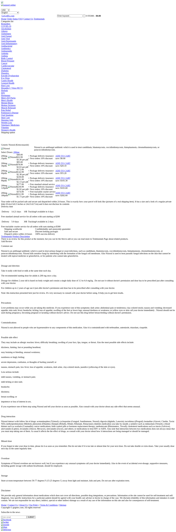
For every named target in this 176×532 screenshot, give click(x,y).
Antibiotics (6, 48)
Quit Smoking (7, 115)
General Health (7, 83)
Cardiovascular (7, 66)
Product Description (21, 236)
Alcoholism (6, 29)
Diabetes (5, 71)
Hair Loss (5, 85)
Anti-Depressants (8, 41)
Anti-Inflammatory (9, 43)
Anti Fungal (6, 36)
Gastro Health (7, 80)
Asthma (4, 56)
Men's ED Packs (8, 98)
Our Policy (34, 505)
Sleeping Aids (7, 120)
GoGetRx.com (8, 16)
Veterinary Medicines (10, 125)
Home (3, 19)
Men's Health (7, 100)
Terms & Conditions (49, 505)
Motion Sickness (8, 105)
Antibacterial (6, 46)
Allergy (4, 31)
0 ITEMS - (93, 16)
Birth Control (7, 58)
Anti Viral (5, 38)
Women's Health (8, 130)
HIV (3, 93)
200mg (16, 152)
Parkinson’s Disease (9, 113)
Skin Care (5, 117)
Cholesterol (6, 68)
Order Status (12, 19)
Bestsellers (5, 24)
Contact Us (28, 19)
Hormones (5, 95)
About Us (23, 505)
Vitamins (5, 127)
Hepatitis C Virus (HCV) (12, 88)
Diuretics (5, 73)
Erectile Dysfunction (10, 75)
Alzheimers (6, 34)
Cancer (4, 63)
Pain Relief (6, 110)
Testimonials (39, 19)
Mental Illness (7, 103)
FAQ (20, 19)
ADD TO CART (62, 156)
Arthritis (4, 53)
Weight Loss (6, 122)
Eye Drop (5, 78)
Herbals (4, 90)
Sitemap (62, 505)
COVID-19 (6, 26)
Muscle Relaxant (8, 108)
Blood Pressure (7, 61)
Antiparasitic (6, 51)
